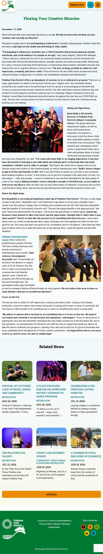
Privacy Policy (45, 524)
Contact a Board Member (60, 520)
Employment (54, 527)
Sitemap (65, 524)
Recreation (9, 397)
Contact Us (42, 520)
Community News (47, 460)
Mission (57, 524)
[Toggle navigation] (98, 5)
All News (51, 494)
